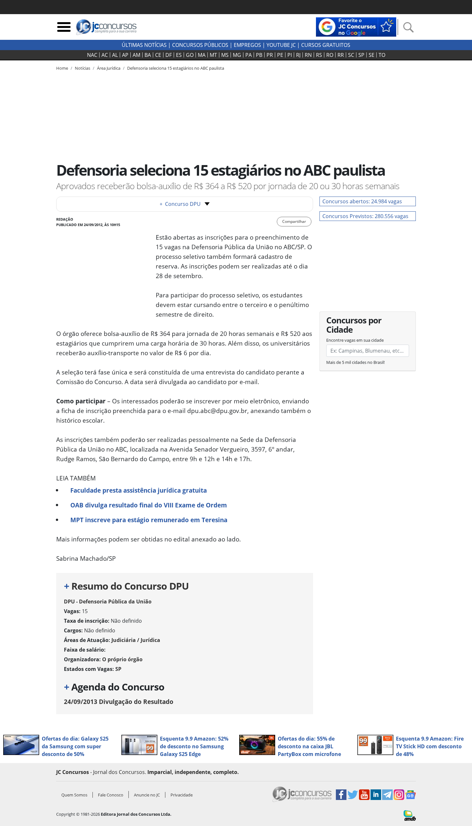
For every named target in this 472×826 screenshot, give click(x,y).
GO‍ (190, 54)
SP (361, 54)
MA (201, 54)
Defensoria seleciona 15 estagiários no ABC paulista (175, 68)
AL (115, 54)
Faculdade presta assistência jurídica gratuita (138, 490)
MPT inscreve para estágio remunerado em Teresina (148, 519)
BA (147, 54)
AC (104, 54)
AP (125, 54)
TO (382, 54)
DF (168, 54)
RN (308, 54)
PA (248, 54)
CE (158, 54)
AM (136, 54)
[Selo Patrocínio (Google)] (356, 26)
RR (340, 54)
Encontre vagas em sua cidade (355, 340)
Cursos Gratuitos (325, 44)
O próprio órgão (122, 659)
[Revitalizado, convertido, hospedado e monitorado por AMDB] (410, 815)
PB (259, 54)
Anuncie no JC (147, 795)
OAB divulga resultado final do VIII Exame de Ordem (148, 505)
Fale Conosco (110, 795)
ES (179, 54)
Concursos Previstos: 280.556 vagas (365, 216)
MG (237, 54)
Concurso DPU (180, 203)
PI (289, 54)
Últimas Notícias (144, 44)
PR (270, 54)
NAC (92, 54)
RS (319, 54)
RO (329, 54)
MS (225, 54)
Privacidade (181, 795)
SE (371, 54)
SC (351, 54)
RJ (298, 54)
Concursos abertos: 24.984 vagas (362, 201)
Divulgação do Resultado (118, 701)
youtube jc (281, 44)
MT (213, 54)
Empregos (247, 44)
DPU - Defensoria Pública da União (108, 601)
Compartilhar (294, 221)
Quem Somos (74, 795)
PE (280, 54)
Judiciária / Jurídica (135, 640)
